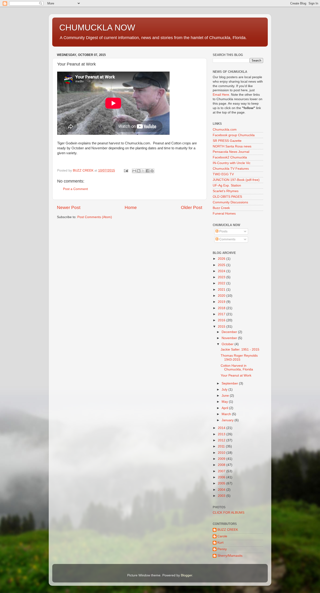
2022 (222, 283)
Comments (226, 239)
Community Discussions (230, 202)
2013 (222, 434)
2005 (222, 483)
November (230, 338)
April (225, 408)
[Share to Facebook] (147, 170)
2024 (222, 271)
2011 (222, 446)
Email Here (221, 94)
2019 (222, 302)
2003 (222, 496)
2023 (222, 277)
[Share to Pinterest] (152, 170)
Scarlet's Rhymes (225, 191)
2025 (222, 265)
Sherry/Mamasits (229, 555)
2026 (222, 258)
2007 (222, 471)
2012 (222, 440)
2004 (222, 489)
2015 (222, 326)
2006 (222, 477)
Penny (222, 549)
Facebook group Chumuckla (234, 135)
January (228, 420)
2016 (222, 320)
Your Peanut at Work (236, 375)
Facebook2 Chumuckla (230, 157)
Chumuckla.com (225, 129)
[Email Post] (125, 170)
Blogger (186, 575)
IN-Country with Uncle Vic (231, 163)
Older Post (191, 207)
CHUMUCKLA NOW (97, 27)
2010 (222, 452)
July (225, 389)
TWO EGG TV (223, 174)
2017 (222, 314)
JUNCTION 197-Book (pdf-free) (236, 180)
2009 (222, 459)
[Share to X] (143, 170)
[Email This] (134, 170)
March (227, 414)
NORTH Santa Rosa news (232, 146)
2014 (222, 428)
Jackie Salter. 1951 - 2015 (240, 349)
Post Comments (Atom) (94, 217)
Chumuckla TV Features (231, 168)
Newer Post (68, 207)
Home (131, 207)
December (230, 332)
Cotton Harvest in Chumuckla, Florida (237, 367)
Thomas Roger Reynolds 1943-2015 (239, 357)
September (230, 383)
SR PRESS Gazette (227, 141)
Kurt (220, 542)
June (226, 395)
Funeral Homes (224, 213)
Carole (222, 536)
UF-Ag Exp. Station (227, 185)
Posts (222, 231)
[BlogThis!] (138, 170)
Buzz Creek (221, 208)
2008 (222, 465)
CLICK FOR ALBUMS (228, 512)
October (228, 344)
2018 (222, 308)
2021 (222, 289)
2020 (222, 295)
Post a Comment (75, 189)
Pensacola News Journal (231, 152)
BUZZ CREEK (227, 529)
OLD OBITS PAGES (227, 196)
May (225, 401)
